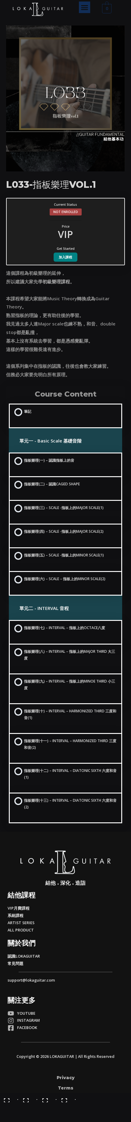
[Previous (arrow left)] (9, 1107)
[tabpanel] (65, 324)
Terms (65, 1088)
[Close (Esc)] (9, 1098)
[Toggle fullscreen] (47, 1098)
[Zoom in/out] (67, 1098)
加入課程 (65, 257)
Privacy (66, 1077)
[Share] (28, 1098)
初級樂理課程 (56, 281)
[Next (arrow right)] (28, 1107)
